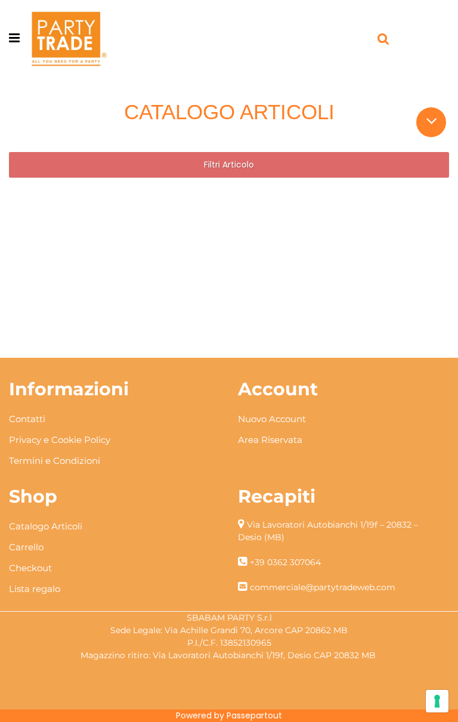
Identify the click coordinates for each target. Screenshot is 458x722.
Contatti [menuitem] (27, 418)
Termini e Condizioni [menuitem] (54, 460)
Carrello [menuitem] (26, 547)
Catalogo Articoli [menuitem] (45, 526)
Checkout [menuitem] (30, 568)
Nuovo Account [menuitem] (272, 418)
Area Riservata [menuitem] (270, 439)
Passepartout (254, 715)
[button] (431, 121)
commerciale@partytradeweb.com (322, 587)
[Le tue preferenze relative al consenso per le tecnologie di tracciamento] (437, 701)
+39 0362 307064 (285, 562)
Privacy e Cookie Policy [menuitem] (59, 439)
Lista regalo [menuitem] (34, 588)
